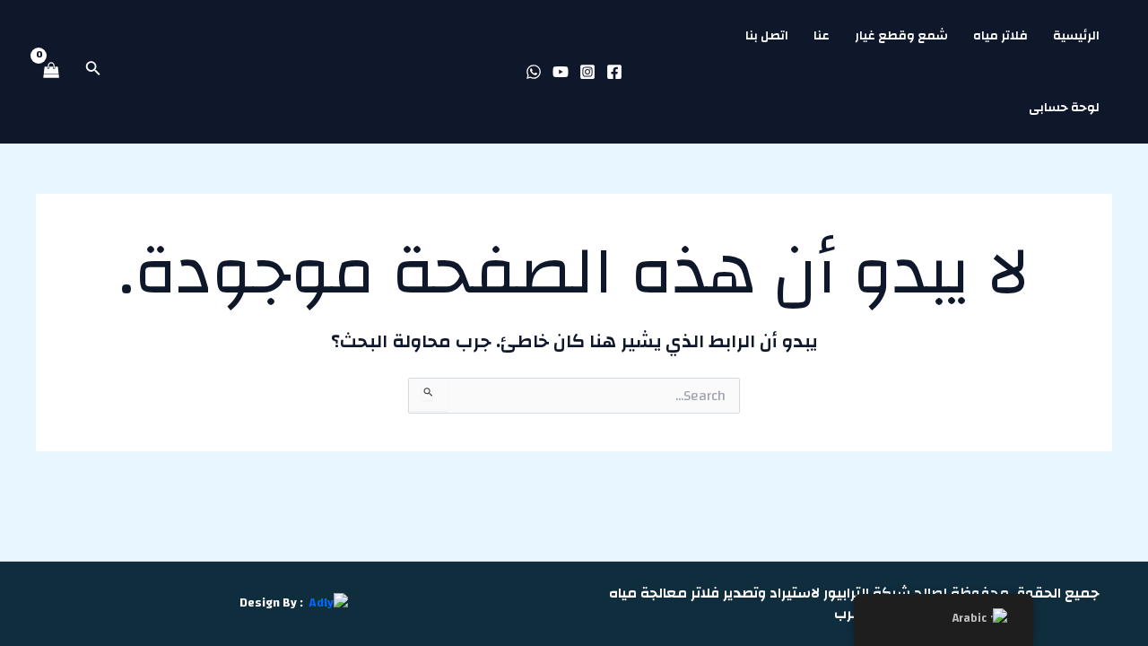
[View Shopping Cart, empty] (50, 72)
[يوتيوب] (560, 72)
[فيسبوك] (614, 72)
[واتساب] (534, 72)
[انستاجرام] (587, 72)
